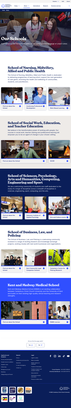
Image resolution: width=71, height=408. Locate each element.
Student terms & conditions (7, 362)
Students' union (4, 364)
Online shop (3, 367)
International (36, 6)
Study (16, 6)
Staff (63, 1)
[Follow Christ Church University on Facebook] (50, 357)
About (25, 6)
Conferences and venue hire (22, 360)
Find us (17, 357)
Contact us (18, 367)
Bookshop (3, 372)
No (39, 345)
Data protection (34, 373)
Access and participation (6, 359)
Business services (56, 6)
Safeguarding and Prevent (7, 374)
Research (45, 6)
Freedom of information (36, 366)
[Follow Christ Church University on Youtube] (68, 357)
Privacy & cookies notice (36, 379)
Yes (30, 345)
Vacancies (18, 362)
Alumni (68, 1)
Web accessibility (35, 360)
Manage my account (5, 369)
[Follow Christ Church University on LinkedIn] (59, 357)
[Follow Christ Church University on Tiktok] (63, 357)
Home (3, 10)
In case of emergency (21, 365)
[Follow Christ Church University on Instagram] (55, 357)
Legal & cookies (34, 357)
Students (55, 1)
